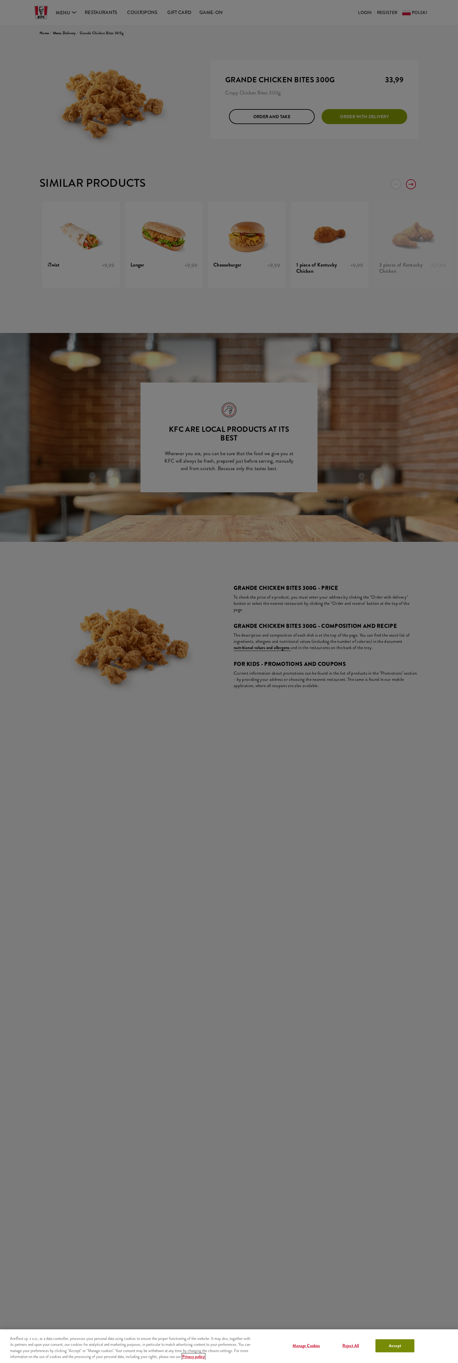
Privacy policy (193, 1357)
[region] (229, 1346)
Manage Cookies (306, 1346)
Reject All (350, 1346)
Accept (395, 1346)
